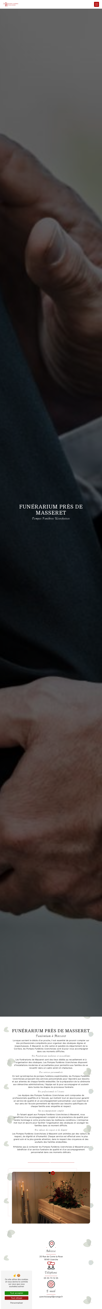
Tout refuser (16, 1298)
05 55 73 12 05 (51, 1278)
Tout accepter (16, 1293)
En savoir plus (40, 1160)
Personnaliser (16, 1303)
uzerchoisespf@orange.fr (51, 1296)
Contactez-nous (63, 1160)
